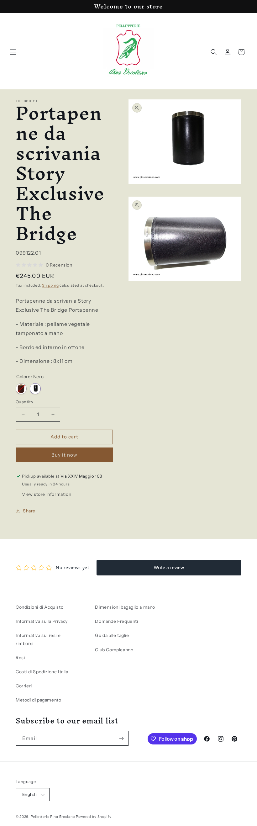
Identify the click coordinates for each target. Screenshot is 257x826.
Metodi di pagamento (38, 700)
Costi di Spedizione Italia (42, 672)
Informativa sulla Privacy (42, 621)
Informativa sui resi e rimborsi (38, 639)
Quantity (24, 401)
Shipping (50, 285)
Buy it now (64, 455)
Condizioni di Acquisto (39, 607)
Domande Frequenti (116, 621)
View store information (46, 494)
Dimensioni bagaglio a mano (125, 607)
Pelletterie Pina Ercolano (53, 816)
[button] (13, 52)
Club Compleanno (114, 650)
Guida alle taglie (112, 635)
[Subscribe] (121, 738)
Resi (20, 657)
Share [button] (29, 511)
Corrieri (24, 686)
